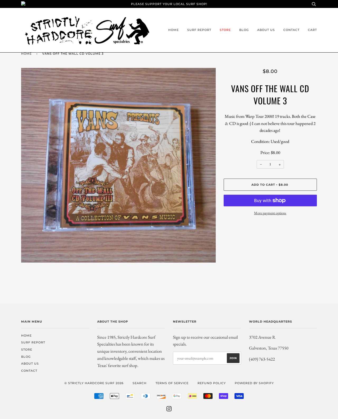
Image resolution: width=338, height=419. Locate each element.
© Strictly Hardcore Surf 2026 (94, 383)
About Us (266, 30)
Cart (312, 30)
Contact (291, 30)
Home (173, 30)
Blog (244, 30)
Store (225, 30)
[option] (118, 165)
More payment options (270, 213)
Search (140, 383)
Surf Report (199, 30)
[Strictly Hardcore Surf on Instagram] (169, 410)
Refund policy (212, 383)
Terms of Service (172, 383)
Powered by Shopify (254, 383)
